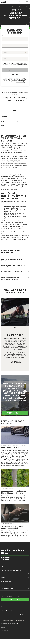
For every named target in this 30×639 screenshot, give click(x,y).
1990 (15, 110)
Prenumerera (15, 599)
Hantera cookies (5, 630)
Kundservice (5, 585)
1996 (2, 125)
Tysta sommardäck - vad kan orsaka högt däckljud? (12, 527)
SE (19, 2)
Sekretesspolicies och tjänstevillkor (9, 623)
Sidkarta (3, 627)
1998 (2, 121)
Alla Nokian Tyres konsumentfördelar (16, 361)
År (2, 42)
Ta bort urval (15, 74)
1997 (17, 121)
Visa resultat (16, 70)
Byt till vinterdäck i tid (10, 448)
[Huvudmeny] (27, 2)
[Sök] (23, 2)
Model (3, 49)
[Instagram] (6, 611)
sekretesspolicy (20, 82)
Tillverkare (4, 35)
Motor (3, 55)
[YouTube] (11, 611)
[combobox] (15, 39)
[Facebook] (2, 611)
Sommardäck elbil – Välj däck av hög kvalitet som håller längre (13, 492)
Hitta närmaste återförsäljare (13, 412)
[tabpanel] (15, 59)
